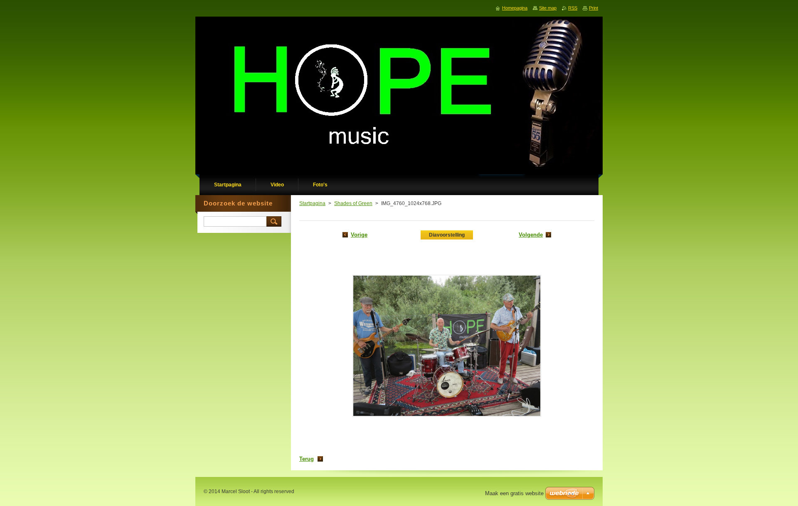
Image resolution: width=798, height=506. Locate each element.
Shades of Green (353, 203)
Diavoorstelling (447, 235)
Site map (548, 7)
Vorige (359, 235)
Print (593, 7)
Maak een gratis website (514, 493)
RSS (572, 7)
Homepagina (514, 7)
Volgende (531, 235)
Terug (306, 459)
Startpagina (312, 203)
